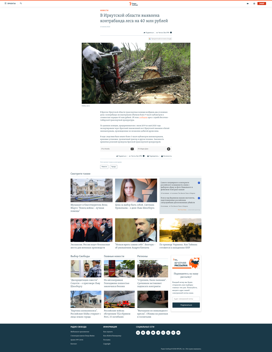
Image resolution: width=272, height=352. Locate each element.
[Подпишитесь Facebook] (143, 333)
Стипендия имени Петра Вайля (82, 336)
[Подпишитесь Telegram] (158, 333)
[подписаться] (178, 333)
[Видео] (248, 3)
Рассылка (106, 340)
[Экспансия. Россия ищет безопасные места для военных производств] (92, 230)
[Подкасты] (173, 333)
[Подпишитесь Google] (138, 333)
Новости (104, 11)
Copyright (106, 344)
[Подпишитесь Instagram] (163, 333)
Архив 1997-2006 (77, 340)
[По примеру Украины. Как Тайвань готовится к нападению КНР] (180, 230)
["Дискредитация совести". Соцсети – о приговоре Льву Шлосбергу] (86, 268)
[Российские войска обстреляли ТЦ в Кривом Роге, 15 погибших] (119, 299)
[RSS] (168, 333)
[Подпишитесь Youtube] (153, 333)
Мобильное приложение (80, 332)
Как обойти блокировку (112, 336)
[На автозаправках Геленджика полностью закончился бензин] (119, 268)
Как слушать (108, 332)
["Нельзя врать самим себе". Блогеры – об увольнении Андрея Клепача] (136, 230)
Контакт (74, 344)
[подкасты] (254, 3)
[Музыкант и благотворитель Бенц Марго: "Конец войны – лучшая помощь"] (92, 190)
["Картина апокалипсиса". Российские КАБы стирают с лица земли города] (86, 299)
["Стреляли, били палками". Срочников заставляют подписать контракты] (152, 268)
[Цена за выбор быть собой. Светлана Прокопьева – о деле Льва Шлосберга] (136, 190)
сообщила (143, 118)
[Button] (149, 32)
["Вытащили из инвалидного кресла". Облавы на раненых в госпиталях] (152, 299)
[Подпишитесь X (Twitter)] (148, 333)
